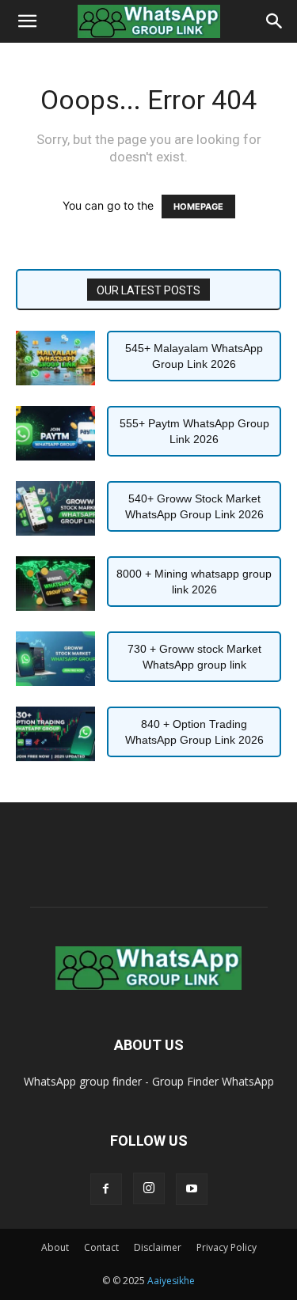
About (55, 1247)
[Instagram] (149, 1188)
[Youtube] (192, 1189)
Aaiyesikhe (171, 1280)
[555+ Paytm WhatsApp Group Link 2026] (55, 433)
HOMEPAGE (198, 206)
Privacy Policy (226, 1247)
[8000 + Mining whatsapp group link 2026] (55, 583)
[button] (27, 21)
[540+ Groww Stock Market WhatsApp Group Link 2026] (55, 508)
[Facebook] (106, 1189)
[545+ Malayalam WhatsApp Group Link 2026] (55, 358)
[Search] (275, 21)
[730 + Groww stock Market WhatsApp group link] (55, 658)
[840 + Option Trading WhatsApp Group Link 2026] (55, 734)
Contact (101, 1247)
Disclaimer (157, 1247)
